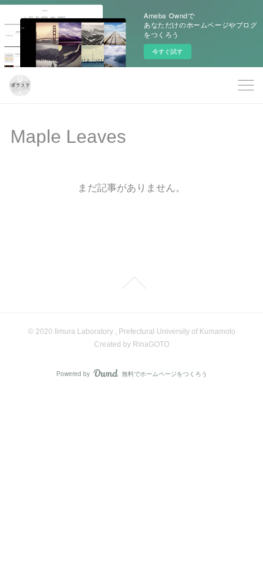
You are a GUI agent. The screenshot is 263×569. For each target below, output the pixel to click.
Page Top (131, 282)
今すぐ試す (167, 51)
